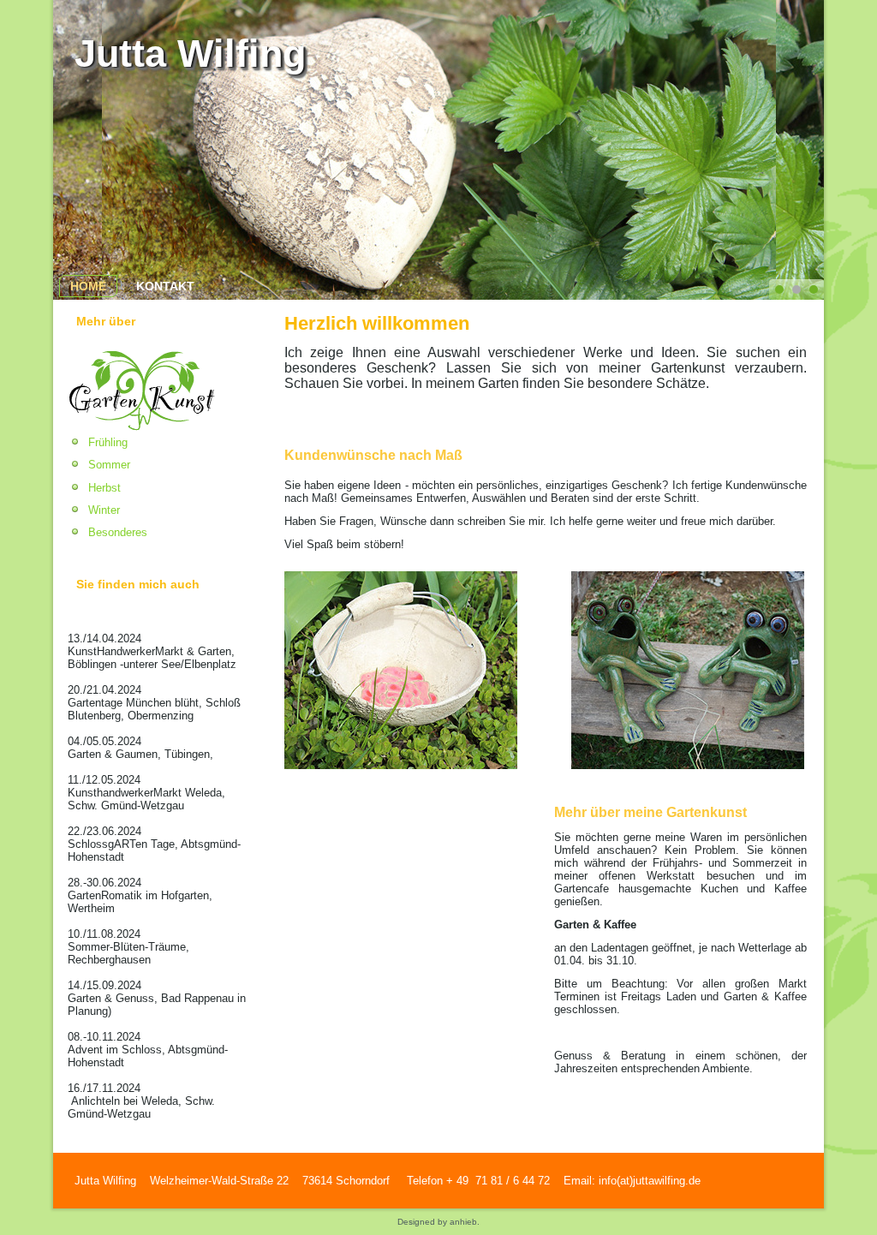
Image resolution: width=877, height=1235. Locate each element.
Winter (104, 510)
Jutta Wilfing (190, 53)
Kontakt (165, 286)
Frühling (108, 442)
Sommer (109, 464)
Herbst (104, 487)
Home (88, 286)
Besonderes (117, 532)
